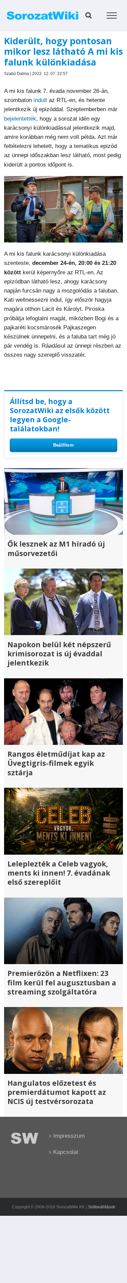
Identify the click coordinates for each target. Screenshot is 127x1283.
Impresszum (64, 1136)
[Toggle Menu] (112, 15)
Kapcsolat (64, 1152)
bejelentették (20, 119)
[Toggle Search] (88, 15)
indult (40, 100)
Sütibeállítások (101, 1207)
